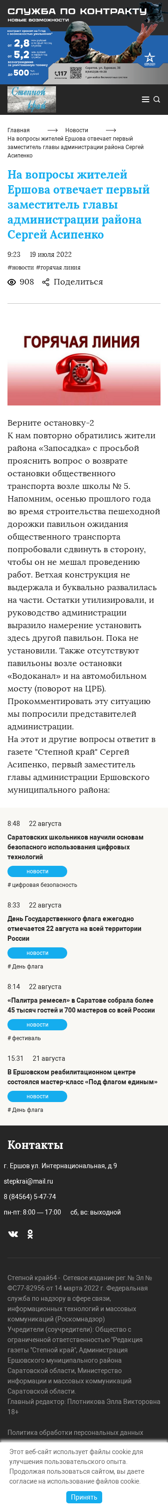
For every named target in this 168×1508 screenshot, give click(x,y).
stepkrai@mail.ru (28, 1181)
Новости (76, 130)
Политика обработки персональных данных (75, 1432)
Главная (18, 130)
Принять (84, 1497)
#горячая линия (58, 267)
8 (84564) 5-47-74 (30, 1196)
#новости (20, 267)
